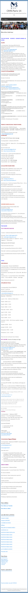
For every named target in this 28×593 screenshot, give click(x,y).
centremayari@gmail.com (7, 209)
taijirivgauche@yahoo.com (10, 237)
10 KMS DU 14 (4, 530)
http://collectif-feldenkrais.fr (12, 87)
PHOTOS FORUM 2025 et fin (8, 532)
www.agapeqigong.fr (12, 49)
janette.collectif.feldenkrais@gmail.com (9, 85)
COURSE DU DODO (6, 522)
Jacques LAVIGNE (5, 520)
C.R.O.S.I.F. (3, 563)
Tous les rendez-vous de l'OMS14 (9, 583)
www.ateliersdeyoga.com (7, 293)
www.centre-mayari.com (7, 210)
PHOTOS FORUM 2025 (6, 534)
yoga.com (11, 348)
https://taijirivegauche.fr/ (11, 235)
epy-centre (5, 348)
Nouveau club (4, 551)
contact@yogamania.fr (6, 445)
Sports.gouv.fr (4, 559)
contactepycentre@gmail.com (6, 394)
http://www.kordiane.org (9, 151)
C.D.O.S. (3, 564)
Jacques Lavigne (5, 518)
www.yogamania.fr (5, 447)
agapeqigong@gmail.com (9, 50)
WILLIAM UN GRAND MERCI (8, 527)
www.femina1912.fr (5, 434)
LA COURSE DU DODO (6, 549)
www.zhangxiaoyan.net (7, 133)
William (3, 525)
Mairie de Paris (4, 560)
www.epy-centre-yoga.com (6, 396)
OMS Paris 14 (14, 10)
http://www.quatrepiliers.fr (10, 180)
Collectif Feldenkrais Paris (14, 89)
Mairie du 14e (4, 561)
